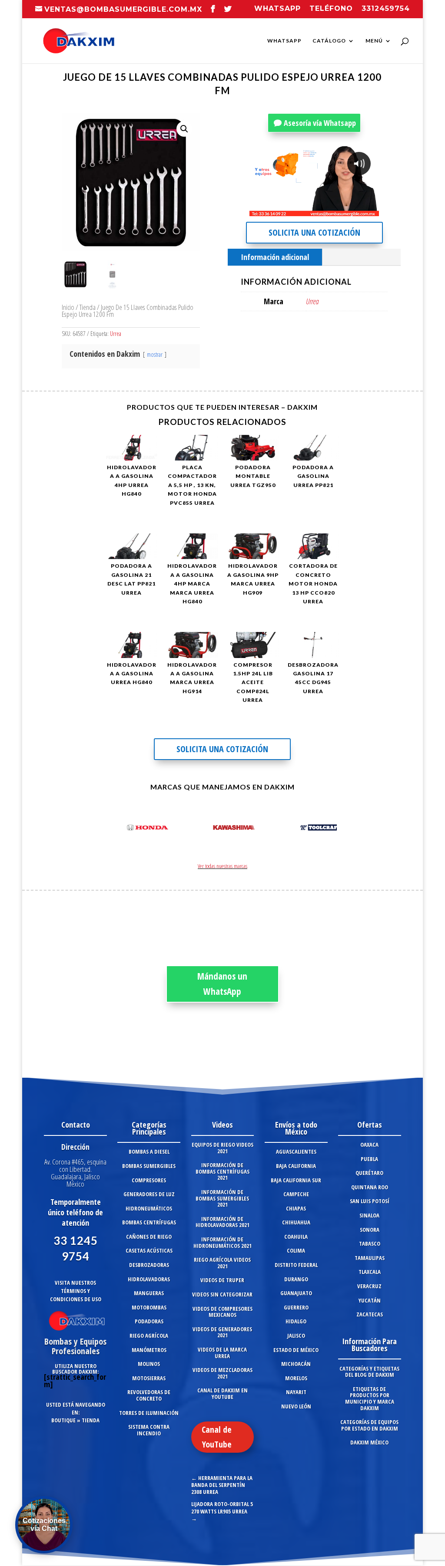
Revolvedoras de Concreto (148, 1395)
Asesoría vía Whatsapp (320, 123)
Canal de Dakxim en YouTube (222, 1393)
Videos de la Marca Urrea (222, 1353)
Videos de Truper (222, 1280)
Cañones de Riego (149, 1236)
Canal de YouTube (217, 1437)
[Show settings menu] (321, 209)
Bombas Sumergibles (149, 1166)
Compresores (149, 1180)
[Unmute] (304, 209)
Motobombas (149, 1307)
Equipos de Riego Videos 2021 (222, 1148)
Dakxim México (369, 1442)
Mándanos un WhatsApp (222, 984)
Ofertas (369, 1124)
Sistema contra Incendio (148, 1430)
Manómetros (149, 1350)
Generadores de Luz (149, 1194)
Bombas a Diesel (149, 1151)
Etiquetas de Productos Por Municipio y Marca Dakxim (369, 1398)
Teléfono (331, 9)
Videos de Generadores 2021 (222, 1332)
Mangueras (149, 1293)
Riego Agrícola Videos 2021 (222, 1263)
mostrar (155, 354)
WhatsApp (284, 41)
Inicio (68, 307)
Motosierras (149, 1378)
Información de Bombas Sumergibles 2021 (222, 1198)
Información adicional (275, 257)
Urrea (115, 333)
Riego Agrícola (149, 1335)
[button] (184, 129)
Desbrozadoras (149, 1265)
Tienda (88, 307)
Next (328, 829)
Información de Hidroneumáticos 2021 (222, 1242)
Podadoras (149, 1321)
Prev (117, 829)
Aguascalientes (296, 1151)
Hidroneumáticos (149, 1208)
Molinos (149, 1364)
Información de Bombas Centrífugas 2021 (222, 1171)
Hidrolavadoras (149, 1279)
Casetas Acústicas (149, 1250)
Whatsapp (277, 9)
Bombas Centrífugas (149, 1222)
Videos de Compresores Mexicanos (222, 1312)
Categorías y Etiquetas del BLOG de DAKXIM (369, 1372)
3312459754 (386, 9)
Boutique (63, 1420)
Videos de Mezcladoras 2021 (222, 1373)
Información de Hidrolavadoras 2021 (222, 1222)
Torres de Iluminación (149, 1413)
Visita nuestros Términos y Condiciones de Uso (75, 1291)
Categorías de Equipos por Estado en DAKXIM (369, 1425)
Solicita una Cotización (314, 232)
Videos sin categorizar (222, 1294)
